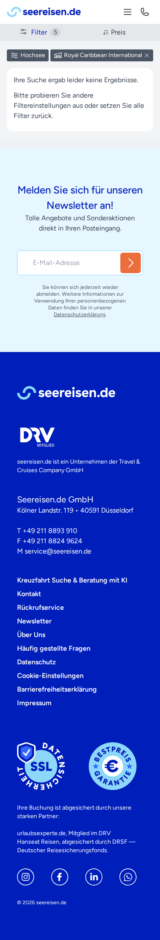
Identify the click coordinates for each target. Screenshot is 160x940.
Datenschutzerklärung (79, 314)
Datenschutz (36, 662)
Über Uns (31, 635)
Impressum (34, 703)
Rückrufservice (40, 607)
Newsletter (34, 621)
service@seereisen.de (58, 551)
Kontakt (29, 594)
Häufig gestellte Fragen (53, 648)
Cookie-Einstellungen (50, 676)
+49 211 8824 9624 (52, 541)
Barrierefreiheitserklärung (57, 689)
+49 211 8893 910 (50, 531)
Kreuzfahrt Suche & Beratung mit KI (72, 580)
